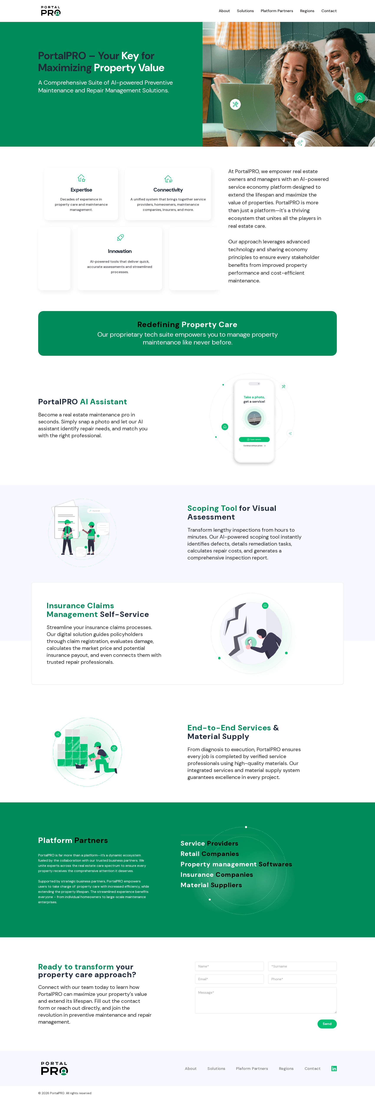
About (224, 10)
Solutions (245, 10)
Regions (307, 10)
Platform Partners (277, 10)
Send (327, 1023)
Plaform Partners (252, 1068)
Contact (329, 10)
